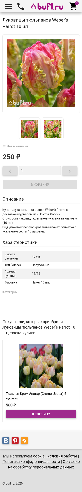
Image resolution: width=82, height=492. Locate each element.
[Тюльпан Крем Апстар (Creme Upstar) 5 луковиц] (41, 365)
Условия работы (62, 456)
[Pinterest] (16, 441)
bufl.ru (10, 483)
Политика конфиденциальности (31, 461)
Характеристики (20, 242)
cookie (39, 456)
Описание (13, 199)
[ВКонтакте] (7, 441)
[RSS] (25, 441)
